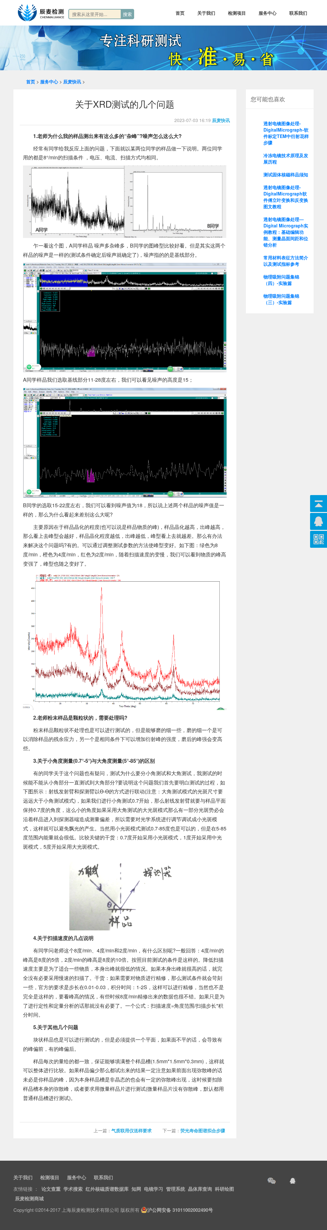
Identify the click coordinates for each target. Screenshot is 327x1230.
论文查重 (51, 1188)
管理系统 (175, 1188)
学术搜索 (73, 1188)
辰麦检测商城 (29, 1198)
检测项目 (237, 13)
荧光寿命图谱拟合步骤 (202, 1130)
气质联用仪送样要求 (131, 1130)
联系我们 (298, 13)
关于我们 (206, 13)
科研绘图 (224, 1188)
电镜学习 (153, 1188)
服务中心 (268, 13)
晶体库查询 (200, 1188)
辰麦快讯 (72, 81)
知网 (136, 1188)
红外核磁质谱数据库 (107, 1188)
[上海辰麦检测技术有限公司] (40, 13)
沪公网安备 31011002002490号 (180, 1210)
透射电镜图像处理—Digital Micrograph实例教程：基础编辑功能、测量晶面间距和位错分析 (285, 232)
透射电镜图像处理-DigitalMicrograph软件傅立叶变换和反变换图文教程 (285, 197)
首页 (180, 13)
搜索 (127, 14)
